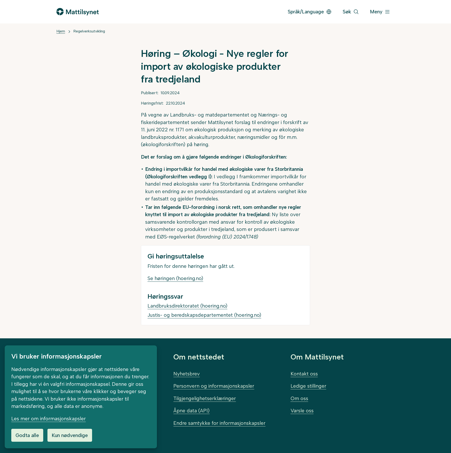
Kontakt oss (304, 374)
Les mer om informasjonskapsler (48, 419)
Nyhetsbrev (186, 374)
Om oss (299, 398)
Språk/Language (306, 12)
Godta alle (27, 435)
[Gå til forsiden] (77, 11)
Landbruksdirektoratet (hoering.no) (187, 306)
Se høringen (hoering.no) (175, 278)
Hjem (60, 31)
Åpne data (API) (191, 411)
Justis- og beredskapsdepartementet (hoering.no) (204, 315)
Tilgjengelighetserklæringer (204, 398)
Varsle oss (302, 411)
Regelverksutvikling (89, 31)
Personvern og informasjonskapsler (213, 386)
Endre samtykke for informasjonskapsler (219, 423)
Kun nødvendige (70, 435)
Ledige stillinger (308, 386)
